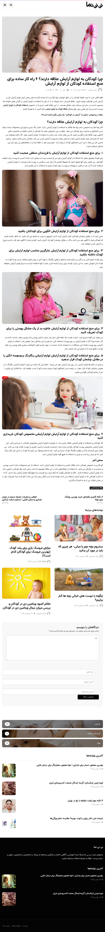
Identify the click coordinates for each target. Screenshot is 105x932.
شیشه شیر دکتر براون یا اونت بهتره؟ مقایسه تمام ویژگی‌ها (76, 818)
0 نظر (64, 90)
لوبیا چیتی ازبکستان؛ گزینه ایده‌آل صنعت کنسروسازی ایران (76, 783)
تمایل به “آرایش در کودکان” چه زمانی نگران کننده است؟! (64, 114)
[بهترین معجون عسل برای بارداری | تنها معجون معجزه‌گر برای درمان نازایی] (9, 770)
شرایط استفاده (79, 858)
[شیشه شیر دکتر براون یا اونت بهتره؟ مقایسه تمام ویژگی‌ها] (9, 824)
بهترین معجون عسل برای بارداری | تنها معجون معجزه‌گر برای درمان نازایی (70, 765)
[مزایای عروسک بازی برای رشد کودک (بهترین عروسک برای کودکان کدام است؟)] (26, 529)
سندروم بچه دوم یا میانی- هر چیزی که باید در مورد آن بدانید (80, 548)
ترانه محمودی (92, 90)
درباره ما (25, 926)
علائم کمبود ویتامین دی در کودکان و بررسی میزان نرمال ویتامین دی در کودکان (26, 606)
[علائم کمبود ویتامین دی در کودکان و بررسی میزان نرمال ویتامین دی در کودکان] (26, 583)
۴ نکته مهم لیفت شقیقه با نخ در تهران (85, 801)
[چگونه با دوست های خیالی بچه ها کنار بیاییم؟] (79, 579)
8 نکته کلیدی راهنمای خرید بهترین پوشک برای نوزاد (84, 500)
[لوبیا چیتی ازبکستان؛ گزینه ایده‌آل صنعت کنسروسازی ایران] (9, 788)
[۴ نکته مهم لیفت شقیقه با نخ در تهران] (9, 806)
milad (44, 561)
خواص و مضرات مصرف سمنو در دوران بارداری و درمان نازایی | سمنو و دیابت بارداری (22, 500)
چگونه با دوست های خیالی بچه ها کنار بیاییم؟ (80, 598)
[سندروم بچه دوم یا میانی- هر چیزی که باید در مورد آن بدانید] (79, 528)
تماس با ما (6, 926)
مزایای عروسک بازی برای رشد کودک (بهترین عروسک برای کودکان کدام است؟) (30, 552)
